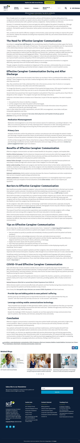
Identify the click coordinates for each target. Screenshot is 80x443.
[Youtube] (14, 427)
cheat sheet (14, 260)
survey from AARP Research (23, 44)
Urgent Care (38, 343)
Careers (26, 8)
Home (30, 14)
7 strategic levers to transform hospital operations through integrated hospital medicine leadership (39, 370)
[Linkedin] (76, 347)
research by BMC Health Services (31, 207)
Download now (50, 2)
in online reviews (45, 179)
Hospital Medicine (60, 342)
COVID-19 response (34, 342)
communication (25, 342)
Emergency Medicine (50, 342)
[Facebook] (73, 347)
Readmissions (10, 343)
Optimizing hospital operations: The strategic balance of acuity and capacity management (64, 370)
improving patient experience (61, 228)
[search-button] (65, 8)
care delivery (7, 342)
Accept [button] (55, 441)
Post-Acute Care (69, 342)
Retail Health (17, 343)
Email (42, 385)
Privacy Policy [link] (48, 441)
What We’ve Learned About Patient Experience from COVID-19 (36, 282)
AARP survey (59, 193)
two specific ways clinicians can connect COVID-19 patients (34, 289)
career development (15, 342)
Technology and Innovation (27, 343)
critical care (42, 342)
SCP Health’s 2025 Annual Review (9, 369)
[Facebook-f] (7, 427)
